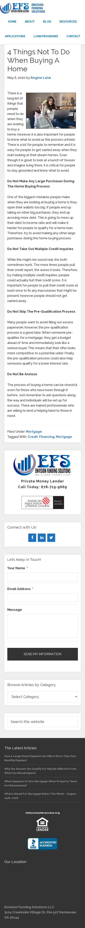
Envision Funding (42, 8)
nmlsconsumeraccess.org (43, 812)
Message (14, 610)
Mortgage (34, 431)
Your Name (17, 568)
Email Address (20, 589)
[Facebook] (32, 538)
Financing (47, 437)
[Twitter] (51, 538)
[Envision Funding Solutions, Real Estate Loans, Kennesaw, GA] (42, 845)
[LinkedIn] (42, 538)
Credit (33, 437)
